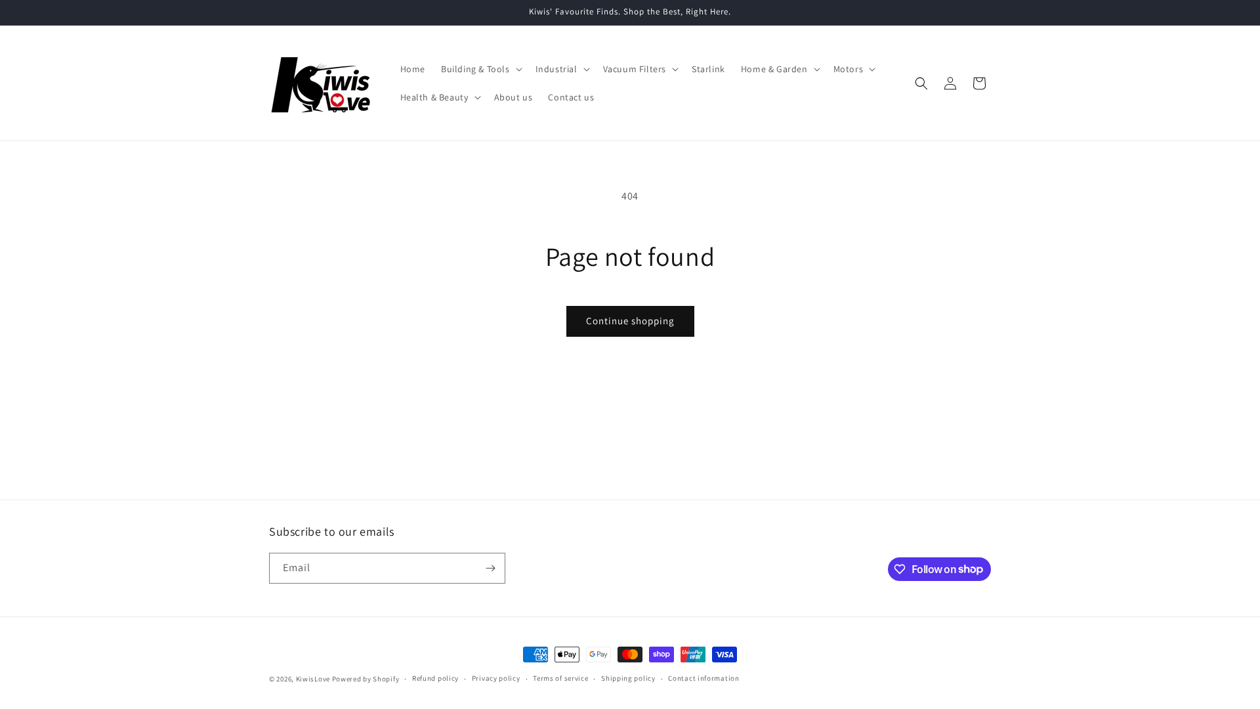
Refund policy (435, 678)
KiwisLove (313, 678)
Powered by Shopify (366, 678)
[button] (480, 69)
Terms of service (560, 678)
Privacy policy (496, 678)
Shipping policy (628, 678)
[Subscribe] (490, 568)
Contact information (703, 678)
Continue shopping (630, 320)
